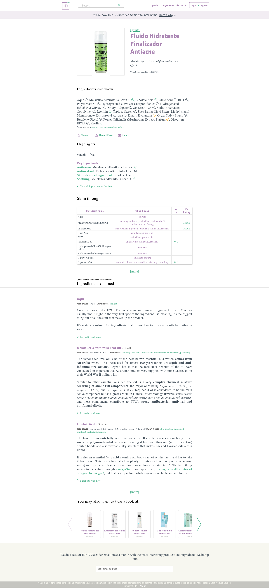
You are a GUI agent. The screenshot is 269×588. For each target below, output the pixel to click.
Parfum (160, 119)
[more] (134, 271)
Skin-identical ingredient (94, 175)
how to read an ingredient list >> (108, 126)
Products (156, 5)
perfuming (149, 224)
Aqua (80, 100)
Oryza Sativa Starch (170, 115)
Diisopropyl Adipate (109, 115)
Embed (125, 135)
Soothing (83, 178)
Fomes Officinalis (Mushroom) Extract (128, 119)
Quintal (135, 30)
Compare (86, 135)
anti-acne (133, 221)
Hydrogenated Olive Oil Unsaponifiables (128, 103)
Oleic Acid (166, 100)
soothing (124, 221)
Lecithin (102, 111)
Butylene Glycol (87, 119)
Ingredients (168, 5)
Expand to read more (90, 337)
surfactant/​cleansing (159, 228)
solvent (142, 216)
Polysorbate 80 (86, 103)
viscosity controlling (159, 262)
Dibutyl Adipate (117, 107)
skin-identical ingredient (126, 228)
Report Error (106, 135)
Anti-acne (84, 167)
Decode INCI (182, 5)
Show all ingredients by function (96, 186)
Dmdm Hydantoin (140, 115)
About (143, 585)
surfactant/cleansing (96, 431)
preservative (148, 237)
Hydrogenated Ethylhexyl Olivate (94, 253)
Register (204, 5)
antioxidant (144, 221)
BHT (181, 100)
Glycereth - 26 (142, 107)
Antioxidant (85, 171)
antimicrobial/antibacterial (166, 352)
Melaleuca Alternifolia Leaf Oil (109, 100)
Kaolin (95, 123)
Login (193, 5)
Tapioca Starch (122, 111)
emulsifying (147, 232)
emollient (144, 228)
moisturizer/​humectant (126, 262)
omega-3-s (123, 469)
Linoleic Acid (145, 100)
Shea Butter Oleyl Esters (154, 111)
